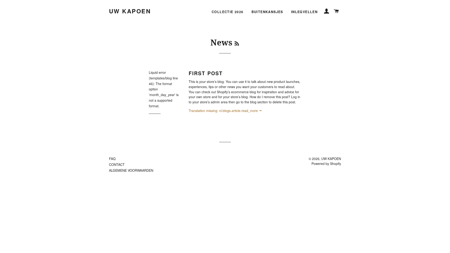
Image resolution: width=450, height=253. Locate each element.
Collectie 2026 (228, 11)
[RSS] (236, 44)
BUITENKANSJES (267, 11)
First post (206, 73)
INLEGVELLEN (304, 11)
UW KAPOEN (130, 11)
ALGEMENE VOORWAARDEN (131, 170)
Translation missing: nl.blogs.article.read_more (224, 110)
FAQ (112, 158)
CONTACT (117, 164)
